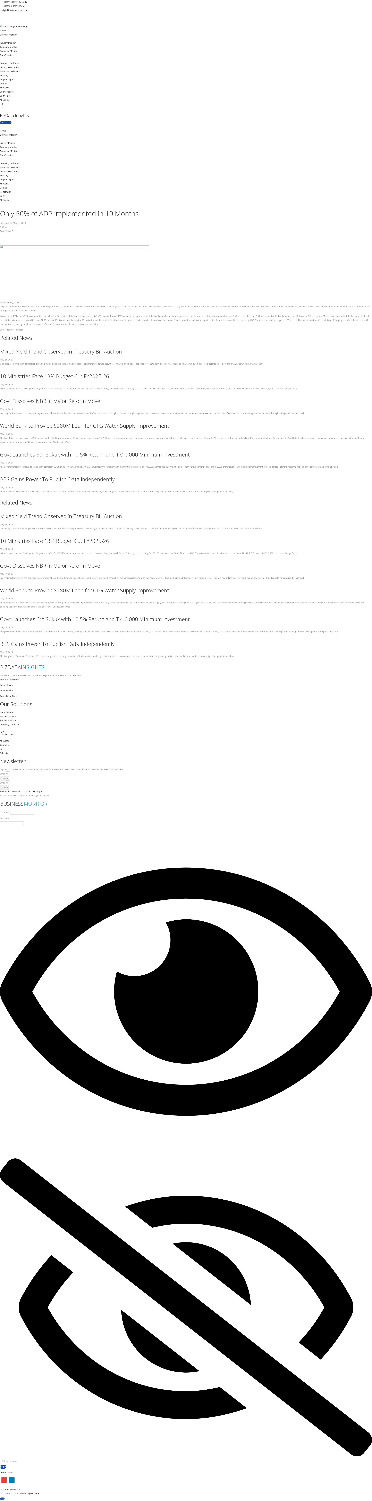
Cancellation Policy (9, 696)
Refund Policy (6, 690)
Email (3, 773)
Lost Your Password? (10, 1489)
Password (4, 818)
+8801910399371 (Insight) (14, 2)
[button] (186, 235)
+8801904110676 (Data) (13, 6)
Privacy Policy (6, 685)
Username (5, 812)
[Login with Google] (3, 1480)
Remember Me (10, 1461)
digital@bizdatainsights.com (15, 10)
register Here (33, 1493)
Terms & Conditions (9, 679)
